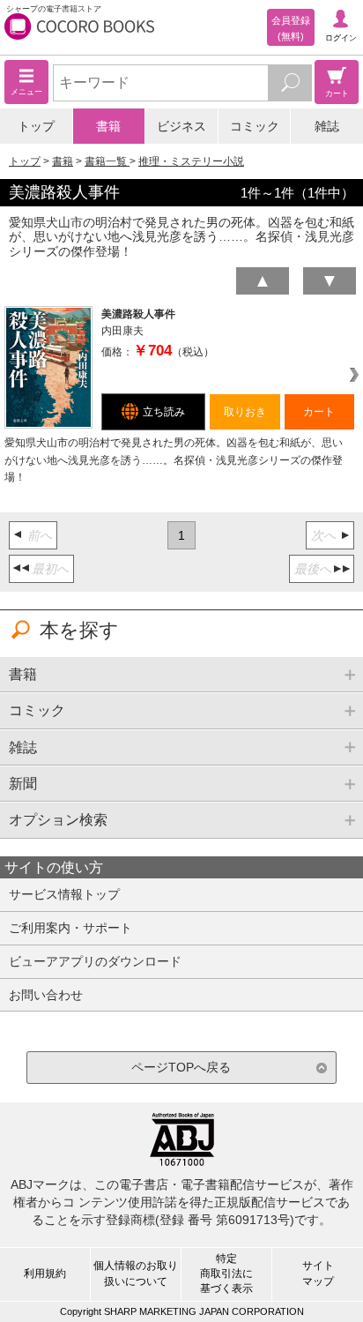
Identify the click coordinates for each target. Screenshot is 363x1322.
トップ (36, 126)
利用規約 (45, 1273)
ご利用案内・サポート (70, 928)
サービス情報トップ (64, 894)
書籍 (108, 126)
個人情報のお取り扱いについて (135, 1273)
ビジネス (181, 126)
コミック (254, 126)
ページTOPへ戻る (181, 1067)
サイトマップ (318, 1273)
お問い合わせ (46, 995)
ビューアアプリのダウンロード (95, 961)
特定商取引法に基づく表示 (226, 1273)
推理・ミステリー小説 (191, 161)
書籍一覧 (107, 161)
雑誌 (327, 126)
